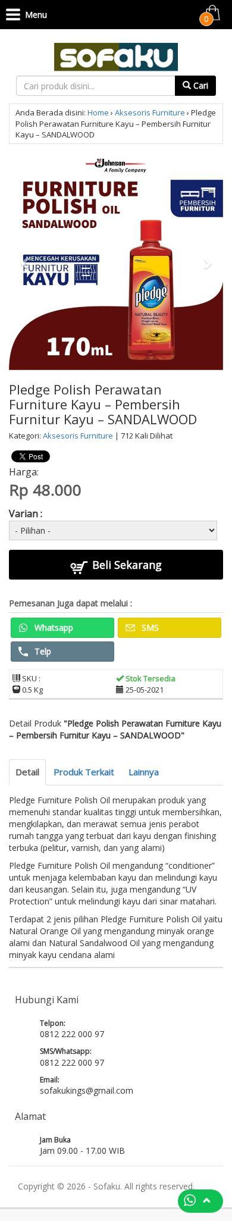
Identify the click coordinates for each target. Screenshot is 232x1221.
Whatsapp (52, 627)
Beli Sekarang (125, 565)
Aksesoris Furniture (150, 112)
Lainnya (143, 772)
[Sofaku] (116, 55)
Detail (27, 772)
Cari (199, 85)
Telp (41, 651)
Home (98, 112)
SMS (149, 627)
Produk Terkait (84, 772)
